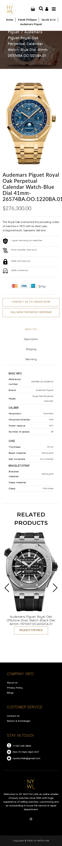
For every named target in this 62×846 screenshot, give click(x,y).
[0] (28, 9)
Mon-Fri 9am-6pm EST (25, 751)
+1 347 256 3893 (21, 745)
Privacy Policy (15, 687)
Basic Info (31, 329)
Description (31, 339)
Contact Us (13, 715)
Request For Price (31, 630)
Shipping (31, 349)
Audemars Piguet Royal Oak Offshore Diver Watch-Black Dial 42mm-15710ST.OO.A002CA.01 (31, 620)
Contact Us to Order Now (31, 302)
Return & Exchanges (18, 720)
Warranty (31, 359)
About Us (12, 682)
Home (13, 26)
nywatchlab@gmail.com (26, 758)
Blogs (10, 692)
